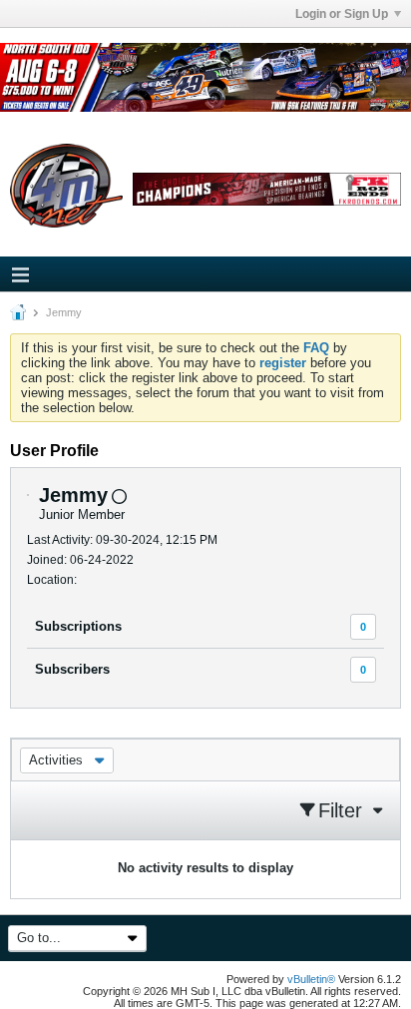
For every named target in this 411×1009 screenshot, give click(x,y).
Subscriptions (78, 626)
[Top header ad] (205, 77)
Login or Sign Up (341, 14)
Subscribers (72, 669)
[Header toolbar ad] (267, 189)
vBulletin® (311, 979)
